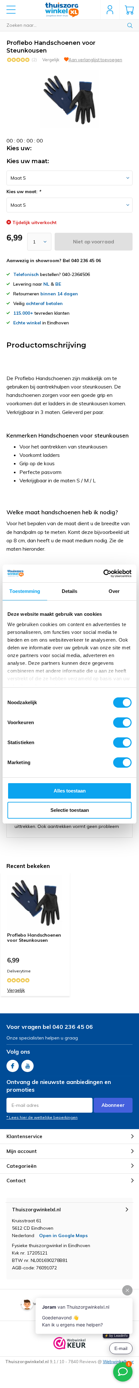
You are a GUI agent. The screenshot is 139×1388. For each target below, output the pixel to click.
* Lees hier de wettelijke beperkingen (42, 1117)
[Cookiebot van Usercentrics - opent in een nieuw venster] (103, 573)
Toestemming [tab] (24, 591)
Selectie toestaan (69, 810)
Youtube (27, 1066)
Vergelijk (50, 59)
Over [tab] (114, 591)
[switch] (122, 722)
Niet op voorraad (93, 242)
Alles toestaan (70, 790)
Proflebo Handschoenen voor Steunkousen (34, 937)
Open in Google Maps (63, 1235)
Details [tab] (70, 591)
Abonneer (113, 1105)
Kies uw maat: (23, 191)
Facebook (12, 1066)
